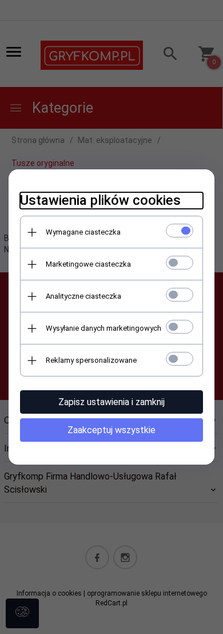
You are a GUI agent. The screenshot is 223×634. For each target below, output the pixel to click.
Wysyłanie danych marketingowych (103, 328)
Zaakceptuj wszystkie (111, 430)
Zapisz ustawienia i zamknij (111, 402)
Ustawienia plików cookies (100, 200)
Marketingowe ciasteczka (88, 264)
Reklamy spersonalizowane (91, 360)
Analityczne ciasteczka (83, 296)
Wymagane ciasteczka (83, 232)
